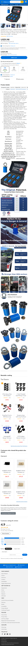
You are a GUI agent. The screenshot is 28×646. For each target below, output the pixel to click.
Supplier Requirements (6, 583)
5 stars (2, 538)
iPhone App (3, 627)
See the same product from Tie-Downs (19, 446)
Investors (3, 579)
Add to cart (14, 57)
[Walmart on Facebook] (2, 634)
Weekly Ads (19, 567)
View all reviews (5, 533)
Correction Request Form (8, 513)
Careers (3, 575)
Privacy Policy (4, 616)
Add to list (8, 79)
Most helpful (4, 551)
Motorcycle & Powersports (21, 89)
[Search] (22, 2)
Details (11, 76)
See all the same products (21, 501)
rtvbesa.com (12, 46)
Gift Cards (3, 595)
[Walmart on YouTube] (7, 634)
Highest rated (17, 548)
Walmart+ (3, 594)
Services (11, 4)
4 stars (2, 539)
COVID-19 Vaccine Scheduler (7, 600)
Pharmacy (3, 602)
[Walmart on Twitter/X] (5, 634)
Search (24, 554)
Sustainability (4, 581)
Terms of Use (4, 614)
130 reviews (10, 36)
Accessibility (4, 606)
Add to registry (21, 79)
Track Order (10, 567)
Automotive (12, 89)
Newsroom (3, 577)
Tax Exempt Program (5, 610)
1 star (3, 544)
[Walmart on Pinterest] (10, 634)
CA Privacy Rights (5, 618)
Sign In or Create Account (10, 565)
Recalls (2, 604)
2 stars (2, 542)
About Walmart (4, 573)
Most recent (8, 548)
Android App (4, 629)
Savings (16, 4)
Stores (2, 590)
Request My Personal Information (8, 620)
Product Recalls (4, 608)
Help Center (22, 565)
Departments (5, 4)
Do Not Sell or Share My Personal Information (10, 622)
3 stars (2, 541)
